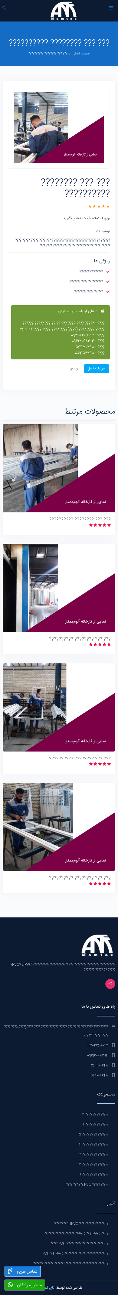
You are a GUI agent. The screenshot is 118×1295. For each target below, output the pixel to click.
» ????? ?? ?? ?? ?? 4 (93, 1144)
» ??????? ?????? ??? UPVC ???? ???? (81, 1224)
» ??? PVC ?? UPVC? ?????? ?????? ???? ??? (76, 1234)
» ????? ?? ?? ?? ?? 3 (93, 1154)
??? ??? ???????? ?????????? (80, 520)
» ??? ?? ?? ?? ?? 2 (95, 1115)
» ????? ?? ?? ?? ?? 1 (94, 1174)
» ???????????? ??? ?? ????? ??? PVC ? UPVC (75, 1254)
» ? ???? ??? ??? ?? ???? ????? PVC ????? (79, 1244)
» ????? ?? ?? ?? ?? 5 (93, 1134)
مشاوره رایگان (29, 1285)
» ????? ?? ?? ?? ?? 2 (93, 1164)
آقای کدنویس (45, 1288)
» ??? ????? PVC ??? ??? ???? (87, 1184)
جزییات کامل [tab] (96, 368)
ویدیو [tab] (74, 368)
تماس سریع (26, 1271)
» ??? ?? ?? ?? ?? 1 (95, 1125)
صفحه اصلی (81, 54)
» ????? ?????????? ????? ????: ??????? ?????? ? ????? (70, 1264)
